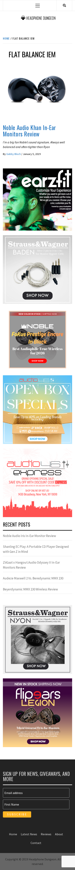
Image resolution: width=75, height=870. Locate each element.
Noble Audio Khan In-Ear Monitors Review (29, 130)
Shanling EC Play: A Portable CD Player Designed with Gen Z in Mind (36, 549)
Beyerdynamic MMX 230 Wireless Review (30, 589)
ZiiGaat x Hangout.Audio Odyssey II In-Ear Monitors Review (31, 565)
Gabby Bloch (13, 154)
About (59, 834)
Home (13, 834)
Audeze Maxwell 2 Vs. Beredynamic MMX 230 (33, 578)
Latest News (29, 834)
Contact (36, 843)
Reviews (9, 118)
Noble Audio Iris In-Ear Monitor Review (29, 536)
